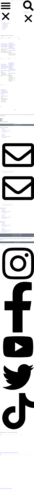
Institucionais (5, 26)
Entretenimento (5, 24)
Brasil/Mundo (5, 25)
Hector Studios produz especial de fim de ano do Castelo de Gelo (4, 45)
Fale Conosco (4, 131)
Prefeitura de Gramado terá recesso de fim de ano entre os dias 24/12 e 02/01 (4, 66)
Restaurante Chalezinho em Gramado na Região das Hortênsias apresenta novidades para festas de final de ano (12, 67)
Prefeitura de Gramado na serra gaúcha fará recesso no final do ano (4, 92)
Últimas (4, 22)
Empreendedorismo (6, 23)
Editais (4, 29)
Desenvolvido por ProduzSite (6, 488)
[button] (5, 11)
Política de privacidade (6, 130)
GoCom (3, 128)
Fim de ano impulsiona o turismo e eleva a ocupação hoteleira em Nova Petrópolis (12, 45)
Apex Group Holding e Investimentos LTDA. (9, 452)
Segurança (4, 28)
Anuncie (3, 129)
